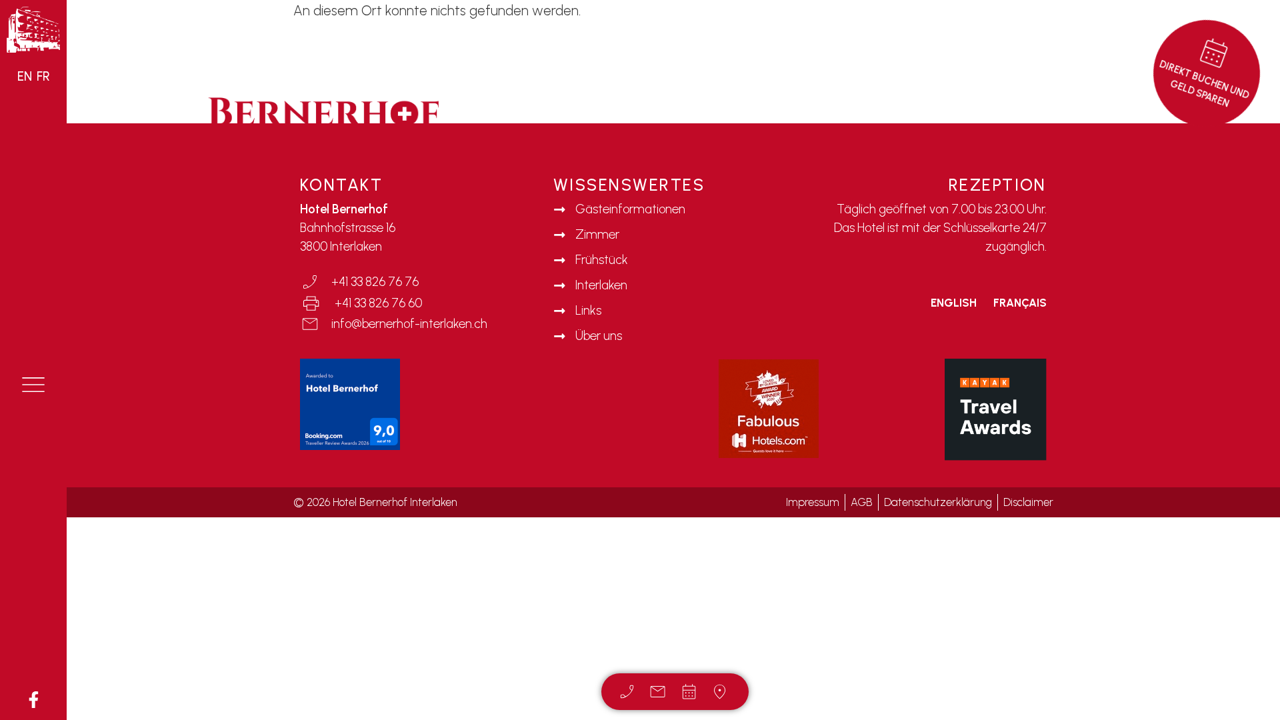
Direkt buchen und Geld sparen (1204, 84)
